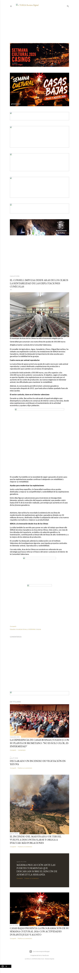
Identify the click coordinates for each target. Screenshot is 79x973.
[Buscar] (68, 6)
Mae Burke (45, 955)
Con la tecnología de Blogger (41, 951)
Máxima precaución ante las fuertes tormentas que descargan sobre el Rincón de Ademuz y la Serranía (37, 869)
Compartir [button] (13, 626)
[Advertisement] (39, 20)
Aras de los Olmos (21, 629)
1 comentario (21, 750)
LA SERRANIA (31, 629)
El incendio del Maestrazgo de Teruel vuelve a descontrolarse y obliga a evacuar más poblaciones (35, 839)
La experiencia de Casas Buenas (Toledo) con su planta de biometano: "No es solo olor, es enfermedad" (39, 743)
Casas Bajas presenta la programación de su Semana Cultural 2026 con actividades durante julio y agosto (39, 931)
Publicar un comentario (25, 768)
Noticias (38, 629)
